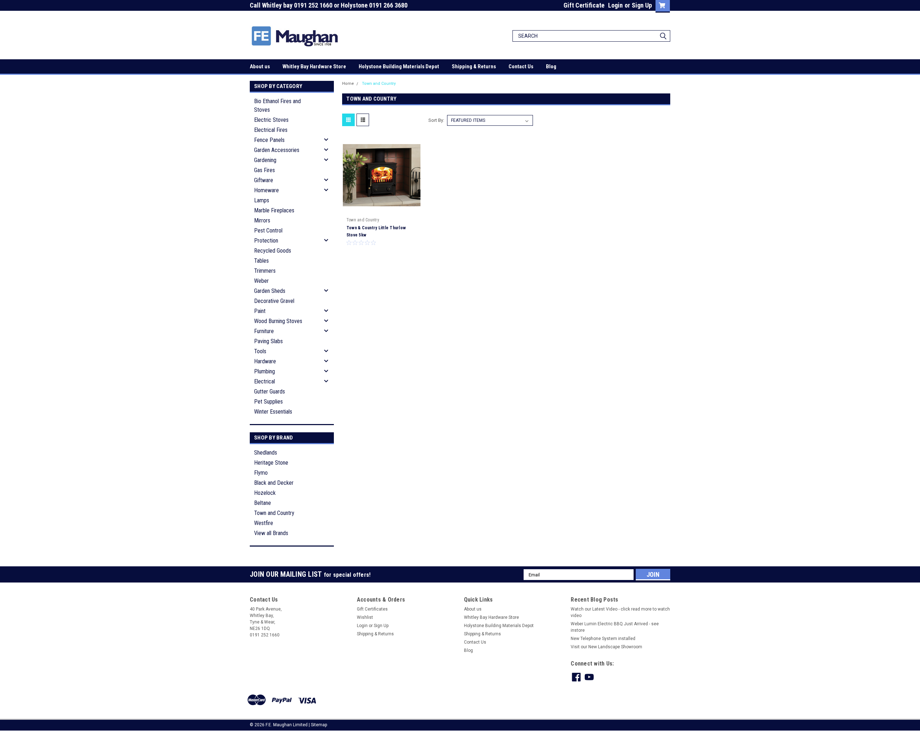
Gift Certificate (584, 5)
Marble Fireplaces (274, 210)
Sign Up (642, 5)
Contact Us (521, 66)
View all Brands (271, 533)
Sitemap (319, 724)
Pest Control (268, 230)
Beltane (262, 502)
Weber (261, 280)
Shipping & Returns (474, 66)
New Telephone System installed (603, 638)
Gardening (265, 160)
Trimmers (265, 270)
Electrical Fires (271, 129)
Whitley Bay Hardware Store (314, 66)
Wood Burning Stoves (278, 321)
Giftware (263, 180)
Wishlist (365, 617)
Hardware (265, 361)
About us (260, 66)
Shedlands (265, 452)
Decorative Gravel (274, 301)
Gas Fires (264, 170)
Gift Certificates (372, 609)
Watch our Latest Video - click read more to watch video (620, 612)
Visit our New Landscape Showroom (606, 646)
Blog (551, 66)
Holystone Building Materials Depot (399, 66)
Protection (266, 240)
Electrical (264, 381)
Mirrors (262, 220)
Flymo (261, 472)
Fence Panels (269, 140)
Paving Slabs (268, 341)
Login (615, 5)
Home (348, 83)
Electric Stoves (271, 119)
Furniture (264, 331)
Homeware (266, 190)
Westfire (263, 523)
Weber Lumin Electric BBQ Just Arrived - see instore (615, 627)
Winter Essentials (273, 411)
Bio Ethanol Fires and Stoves (277, 105)
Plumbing (264, 371)
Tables (261, 260)
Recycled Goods (272, 250)
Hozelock (265, 492)
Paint (260, 311)
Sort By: (436, 120)
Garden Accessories (276, 150)
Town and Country (274, 513)
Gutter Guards (269, 391)
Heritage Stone (271, 462)
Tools (260, 351)
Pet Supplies (268, 401)
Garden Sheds (269, 290)
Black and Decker (274, 482)
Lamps (261, 200)
